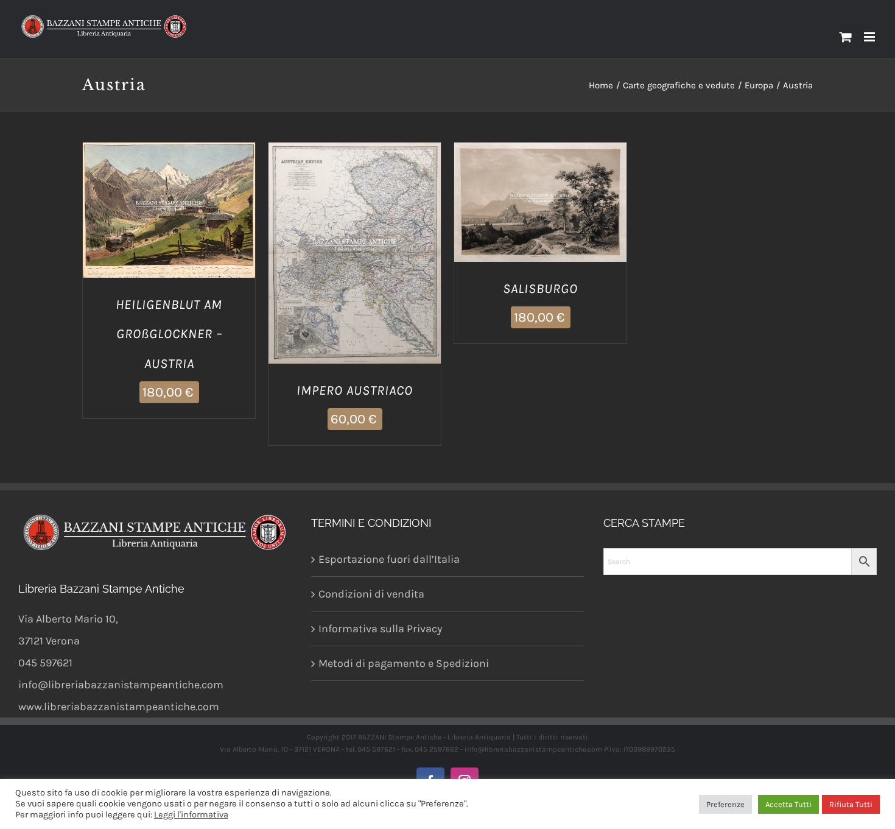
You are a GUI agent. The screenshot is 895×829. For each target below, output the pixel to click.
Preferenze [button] (725, 804)
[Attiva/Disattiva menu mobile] (870, 36)
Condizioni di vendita (371, 594)
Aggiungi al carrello (159, 205)
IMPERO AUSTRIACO (355, 390)
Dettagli (169, 219)
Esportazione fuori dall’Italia (389, 559)
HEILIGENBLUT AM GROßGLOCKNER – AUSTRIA (169, 334)
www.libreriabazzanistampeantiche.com (118, 706)
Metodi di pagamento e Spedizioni (403, 663)
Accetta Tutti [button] (788, 804)
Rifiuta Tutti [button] (850, 804)
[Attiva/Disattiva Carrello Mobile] (846, 36)
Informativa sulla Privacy (380, 628)
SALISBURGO (540, 289)
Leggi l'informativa (191, 815)
